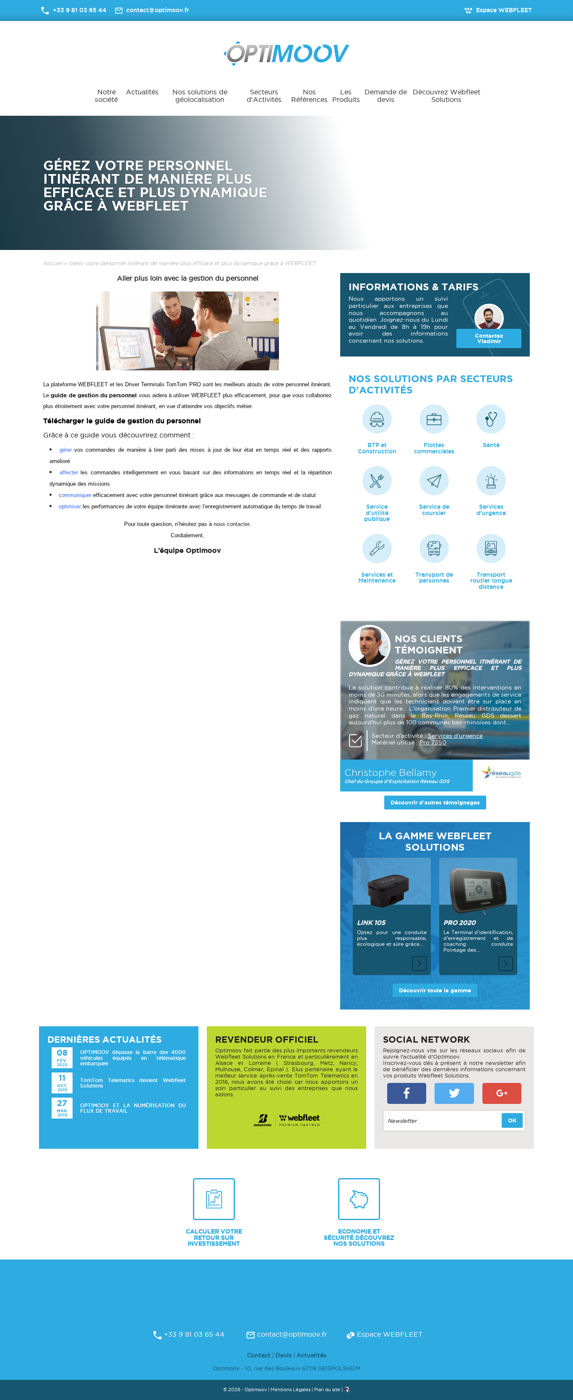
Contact (259, 1355)
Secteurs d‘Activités (264, 95)
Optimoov (286, 53)
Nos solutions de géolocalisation (199, 95)
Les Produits (346, 95)
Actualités (142, 92)
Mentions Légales (290, 1389)
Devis (284, 1355)
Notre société (106, 95)
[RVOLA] (347, 1390)
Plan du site (327, 1389)
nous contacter (231, 524)
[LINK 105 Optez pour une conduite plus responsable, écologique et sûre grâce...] (392, 886)
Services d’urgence (455, 735)
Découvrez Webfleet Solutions (446, 95)
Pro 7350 (432, 742)
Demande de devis (386, 95)
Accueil (52, 263)
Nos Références (309, 95)
